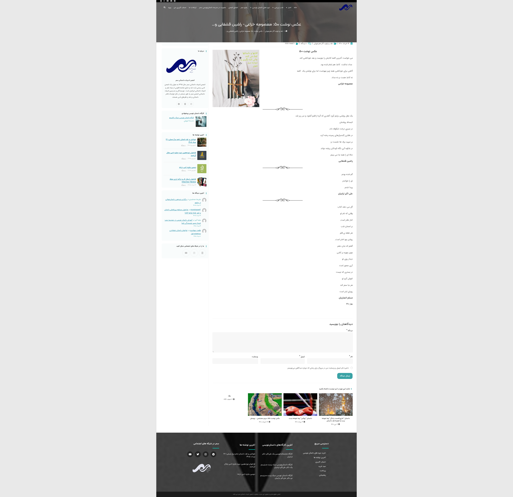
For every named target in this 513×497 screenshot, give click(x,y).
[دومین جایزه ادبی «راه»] (201, 168)
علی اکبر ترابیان (345, 194)
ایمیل (302, 356)
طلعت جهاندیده (195, 230)
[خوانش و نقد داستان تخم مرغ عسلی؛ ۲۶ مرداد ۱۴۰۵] (201, 142)
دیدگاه (349, 330)
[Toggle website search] (164, 7)
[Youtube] (186, 253)
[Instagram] (191, 104)
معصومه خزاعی (345, 84)
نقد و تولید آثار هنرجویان (323, 43)
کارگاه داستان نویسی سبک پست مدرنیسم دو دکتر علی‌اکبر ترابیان (276, 477)
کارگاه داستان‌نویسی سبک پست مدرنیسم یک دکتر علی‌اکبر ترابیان (277, 466)
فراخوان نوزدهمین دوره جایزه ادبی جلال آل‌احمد (181, 154)
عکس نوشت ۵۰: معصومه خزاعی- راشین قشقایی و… (244, 31)
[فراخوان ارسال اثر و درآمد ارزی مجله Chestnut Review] (201, 181)
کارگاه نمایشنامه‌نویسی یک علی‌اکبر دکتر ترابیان (277, 455)
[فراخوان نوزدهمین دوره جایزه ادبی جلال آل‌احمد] (201, 155)
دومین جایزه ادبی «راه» (187, 167)
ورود (169, 7)
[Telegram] (179, 104)
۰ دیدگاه (304, 43)
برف (229, 396)
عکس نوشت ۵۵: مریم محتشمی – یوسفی (265, 418)
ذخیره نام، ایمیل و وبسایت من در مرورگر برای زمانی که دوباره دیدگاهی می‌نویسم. (318, 368)
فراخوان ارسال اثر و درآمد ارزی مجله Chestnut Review (183, 180)
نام (351, 356)
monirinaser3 (196, 209)
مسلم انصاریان (346, 298)
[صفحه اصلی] (286, 31)
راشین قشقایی (346, 161)
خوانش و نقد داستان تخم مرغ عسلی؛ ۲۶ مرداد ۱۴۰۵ (181, 141)
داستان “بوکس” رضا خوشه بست (300, 418)
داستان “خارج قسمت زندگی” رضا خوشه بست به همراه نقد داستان (336, 419)
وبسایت (255, 356)
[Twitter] (198, 454)
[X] (185, 104)
